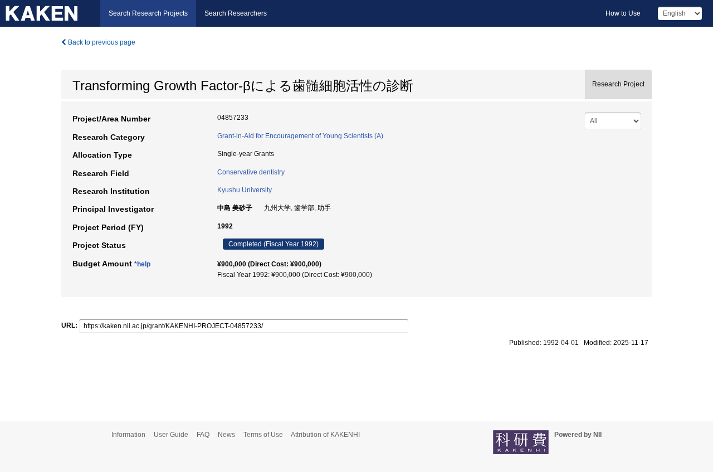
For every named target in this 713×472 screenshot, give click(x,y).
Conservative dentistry (251, 172)
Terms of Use (263, 435)
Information (128, 435)
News (226, 435)
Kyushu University (244, 190)
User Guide (171, 435)
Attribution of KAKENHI (325, 435)
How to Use (623, 13)
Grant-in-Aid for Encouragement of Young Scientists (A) (300, 136)
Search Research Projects (148, 13)
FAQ (203, 435)
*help (142, 264)
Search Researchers (235, 13)
